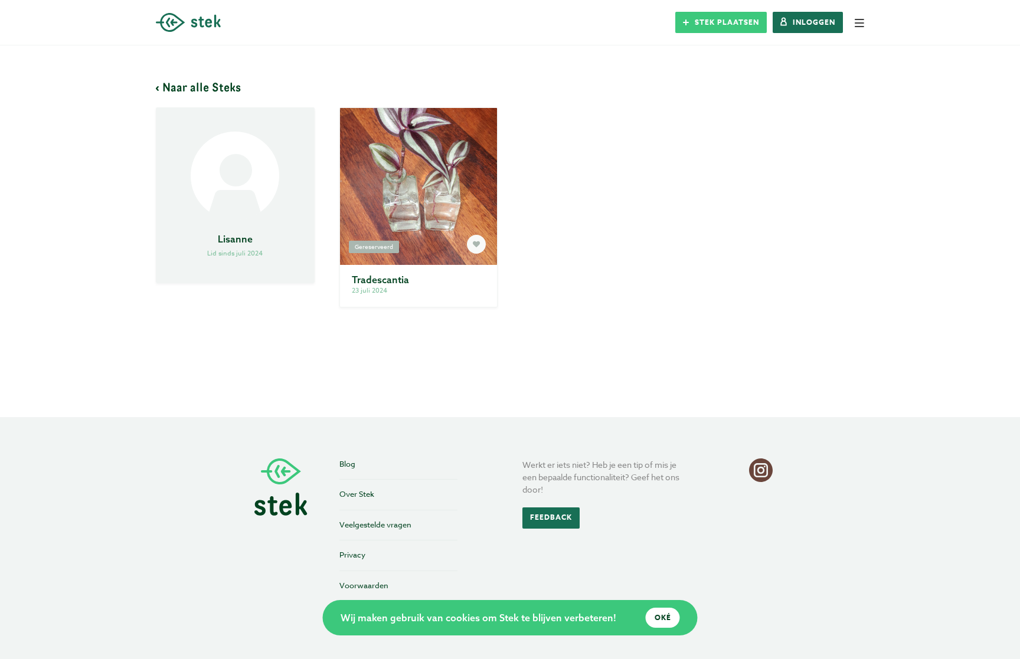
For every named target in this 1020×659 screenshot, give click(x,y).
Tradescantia (380, 280)
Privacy (352, 554)
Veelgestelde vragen (375, 524)
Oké (663, 617)
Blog (347, 463)
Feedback (551, 517)
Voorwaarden (363, 585)
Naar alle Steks (201, 87)
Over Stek (356, 493)
